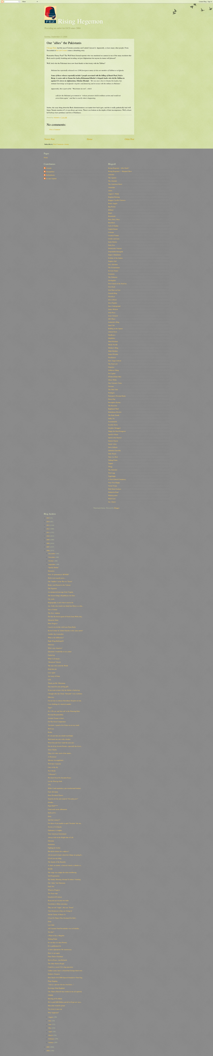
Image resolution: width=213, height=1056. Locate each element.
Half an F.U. (52, 813)
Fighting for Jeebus (54, 848)
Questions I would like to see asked (59, 651)
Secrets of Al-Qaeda (55, 827)
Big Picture (112, 206)
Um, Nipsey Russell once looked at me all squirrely (65, 991)
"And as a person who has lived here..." (61, 984)
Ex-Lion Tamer (113, 271)
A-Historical (52, 757)
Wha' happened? (53, 1012)
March (50, 1035)
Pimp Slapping (52, 981)
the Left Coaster (61, 50)
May (50, 1028)
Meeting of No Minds (55, 998)
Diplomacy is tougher (55, 830)
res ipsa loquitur (51, 179)
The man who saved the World (58, 665)
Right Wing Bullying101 (56, 641)
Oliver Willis (112, 380)
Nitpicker (111, 367)
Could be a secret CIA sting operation (60, 967)
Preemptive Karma (114, 402)
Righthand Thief (113, 409)
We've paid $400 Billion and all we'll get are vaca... (65, 1002)
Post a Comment (54, 129)
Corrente (111, 232)
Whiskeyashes (113, 495)
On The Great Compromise (57, 721)
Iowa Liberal (112, 300)
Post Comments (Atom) (61, 144)
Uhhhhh (50, 995)
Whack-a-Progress (54, 890)
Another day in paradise (56, 634)
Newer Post (49, 139)
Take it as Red (113, 457)
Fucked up (51, 655)
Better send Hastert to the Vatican (59, 585)
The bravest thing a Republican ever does (61, 595)
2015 (48, 518)
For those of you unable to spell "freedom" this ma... (65, 823)
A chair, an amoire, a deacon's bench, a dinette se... (65, 865)
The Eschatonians (114, 267)
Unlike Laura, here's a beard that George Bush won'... (66, 970)
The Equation (52, 588)
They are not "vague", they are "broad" (61, 907)
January (51, 1042)
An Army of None (54, 676)
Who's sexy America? (55, 648)
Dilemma (51, 841)
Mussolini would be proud (56, 1005)
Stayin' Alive (112, 444)
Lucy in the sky (53, 767)
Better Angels (112, 203)
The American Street (115, 184)
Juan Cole (111, 325)
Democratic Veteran (115, 248)
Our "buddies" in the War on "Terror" (60, 581)
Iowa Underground (114, 306)
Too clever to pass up (55, 1009)
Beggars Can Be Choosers (117, 200)
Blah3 (110, 213)
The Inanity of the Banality (57, 862)
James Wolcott (113, 309)
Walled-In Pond (113, 492)
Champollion (50, 172)
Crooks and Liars (113, 239)
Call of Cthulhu (113, 226)
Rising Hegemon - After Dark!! (118, 168)
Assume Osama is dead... (56, 718)
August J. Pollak (113, 194)
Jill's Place (111, 319)
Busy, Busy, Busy (114, 219)
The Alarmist (112, 181)
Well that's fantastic (54, 764)
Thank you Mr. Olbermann (56, 683)
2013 (48, 525)
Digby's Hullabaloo (114, 255)
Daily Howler (112, 242)
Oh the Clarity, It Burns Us (57, 914)
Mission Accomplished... (56, 760)
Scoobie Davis (113, 425)
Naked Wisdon (113, 354)
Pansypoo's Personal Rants (117, 396)
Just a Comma (52, 609)
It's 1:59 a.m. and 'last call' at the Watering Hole (64, 711)
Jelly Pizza (111, 312)
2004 (48, 1050)
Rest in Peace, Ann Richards (57, 960)
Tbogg (110, 466)
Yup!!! (50, 707)
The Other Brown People (56, 963)
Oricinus (111, 386)
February (51, 1039)
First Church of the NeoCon (117, 283)
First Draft (111, 287)
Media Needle (113, 344)
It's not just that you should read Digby (60, 736)
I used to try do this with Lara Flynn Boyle (62, 627)
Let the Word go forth (55, 781)
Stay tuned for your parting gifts (58, 686)
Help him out (52, 669)
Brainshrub (111, 216)
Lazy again (51, 672)
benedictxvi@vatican (55, 897)
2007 (48, 547)
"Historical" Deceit (54, 662)
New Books (52, 771)
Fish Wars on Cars (114, 290)
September (52, 564)
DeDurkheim (50, 175)
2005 (48, 1047)
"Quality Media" (53, 567)
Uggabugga (112, 476)
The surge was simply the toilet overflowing (62, 872)
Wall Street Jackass (114, 489)
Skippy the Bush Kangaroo (117, 431)
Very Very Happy (114, 482)
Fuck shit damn (53, 792)
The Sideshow (112, 470)
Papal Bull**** (53, 806)
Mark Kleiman (113, 341)
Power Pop (111, 399)
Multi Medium (113, 351)
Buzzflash (111, 222)
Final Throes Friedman (55, 956)
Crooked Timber (113, 235)
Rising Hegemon (79, 21)
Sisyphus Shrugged (114, 428)
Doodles (50, 802)
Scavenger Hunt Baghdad (56, 988)
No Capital (111, 373)
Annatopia (111, 187)
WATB (50, 869)
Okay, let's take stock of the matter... (60, 753)
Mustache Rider (53, 620)
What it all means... (54, 658)
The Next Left (112, 364)
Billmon (110, 210)
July (49, 1021)
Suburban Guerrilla (114, 450)
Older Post (129, 139)
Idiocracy (51, 644)
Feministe (111, 274)
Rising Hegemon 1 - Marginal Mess (120, 171)
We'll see (51, 729)
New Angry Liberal (114, 361)
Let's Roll (51, 925)
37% (49, 785)
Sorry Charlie (52, 750)
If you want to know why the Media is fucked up (64, 690)
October (51, 561)
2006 (48, 550)
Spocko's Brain (113, 434)
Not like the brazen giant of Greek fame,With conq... (65, 616)
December (52, 553)
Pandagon (111, 393)
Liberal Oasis (112, 332)
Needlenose (112, 357)
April (50, 1031)
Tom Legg (111, 473)
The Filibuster (112, 277)
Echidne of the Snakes (115, 258)
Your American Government (57, 834)
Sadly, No (111, 418)
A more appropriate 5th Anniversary (60, 949)
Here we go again (54, 953)
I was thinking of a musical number (59, 704)
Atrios (110, 190)
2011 (48, 532)
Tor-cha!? (51, 932)
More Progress (53, 623)
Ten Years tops (53, 893)
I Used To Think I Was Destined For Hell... (62, 918)
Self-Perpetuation (53, 876)
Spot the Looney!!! (54, 820)
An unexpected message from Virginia (60, 592)
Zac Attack (112, 502)
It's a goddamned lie (54, 946)
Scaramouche (112, 421)
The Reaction (112, 405)
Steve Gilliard (112, 447)
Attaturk (48, 168)
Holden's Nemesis (54, 974)
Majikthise (111, 338)
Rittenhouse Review (114, 412)
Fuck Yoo (51, 886)
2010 (48, 536)
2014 (48, 521)
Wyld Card (111, 498)
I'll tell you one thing (54, 858)
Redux (50, 732)
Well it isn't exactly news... (57, 578)
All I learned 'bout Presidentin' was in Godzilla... (64, 928)
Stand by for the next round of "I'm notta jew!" (63, 799)
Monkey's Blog (113, 348)
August (50, 1017)
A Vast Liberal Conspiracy (117, 479)
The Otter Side (113, 389)
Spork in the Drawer (115, 437)
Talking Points (112, 460)
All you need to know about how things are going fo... (65, 855)
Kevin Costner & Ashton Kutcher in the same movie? (65, 630)
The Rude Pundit (113, 415)
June (50, 1024)
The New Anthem (54, 613)
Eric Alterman (113, 264)
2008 (48, 543)
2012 (48, 529)
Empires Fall (112, 261)
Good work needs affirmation (57, 809)
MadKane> (112, 335)
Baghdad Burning (114, 197)
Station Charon (113, 441)
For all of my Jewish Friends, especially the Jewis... (65, 746)
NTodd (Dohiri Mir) (114, 376)
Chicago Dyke (52, 48)
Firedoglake (112, 280)
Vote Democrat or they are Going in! (60, 911)
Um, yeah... (51, 599)
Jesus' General (113, 316)
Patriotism (51, 844)
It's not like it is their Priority (57, 942)
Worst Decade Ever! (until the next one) (61, 743)
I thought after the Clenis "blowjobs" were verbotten (65, 694)
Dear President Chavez (55, 795)
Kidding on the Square (115, 328)
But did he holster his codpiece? (58, 851)
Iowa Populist (112, 303)
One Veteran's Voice (115, 383)
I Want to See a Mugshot (56, 935)
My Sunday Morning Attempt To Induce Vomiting (64, 879)
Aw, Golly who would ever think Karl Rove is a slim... (65, 606)
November (51, 557)
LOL (49, 679)
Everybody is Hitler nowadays (58, 904)
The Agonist (112, 178)
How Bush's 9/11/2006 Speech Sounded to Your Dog (65, 977)
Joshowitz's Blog (113, 322)
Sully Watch (112, 454)
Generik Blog (112, 293)
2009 (48, 539)
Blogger (116, 508)
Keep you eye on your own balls (58, 900)
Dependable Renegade (115, 251)
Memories (51, 571)
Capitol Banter (113, 229)
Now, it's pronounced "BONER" (58, 574)
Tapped (110, 463)
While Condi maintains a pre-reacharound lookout (64, 788)
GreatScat (111, 296)
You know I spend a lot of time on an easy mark (63, 725)
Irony (49, 816)
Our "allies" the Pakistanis (56, 883)
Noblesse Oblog (113, 370)
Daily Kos (111, 245)
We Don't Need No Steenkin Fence (59, 778)
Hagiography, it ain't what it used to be (60, 602)
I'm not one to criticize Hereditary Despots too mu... (65, 700)
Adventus (111, 174)
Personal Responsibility (55, 714)
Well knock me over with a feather (59, 739)
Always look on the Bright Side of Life (60, 837)
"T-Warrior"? (52, 774)
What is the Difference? (56, 637)
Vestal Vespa (112, 486)
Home (89, 139)
